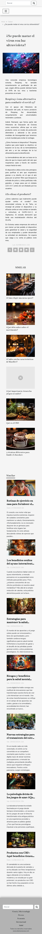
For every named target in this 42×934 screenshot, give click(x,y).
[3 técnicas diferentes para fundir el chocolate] (20, 439)
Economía (21, 919)
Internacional (21, 922)
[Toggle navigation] (6, 11)
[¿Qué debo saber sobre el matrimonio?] (20, 314)
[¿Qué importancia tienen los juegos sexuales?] (20, 378)
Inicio (3, 21)
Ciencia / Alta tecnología (21, 912)
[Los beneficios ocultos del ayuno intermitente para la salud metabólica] (21, 547)
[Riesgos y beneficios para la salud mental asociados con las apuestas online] (21, 663)
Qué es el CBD (12, 423)
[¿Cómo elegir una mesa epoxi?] (20, 284)
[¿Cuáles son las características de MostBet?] (20, 346)
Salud (10, 21)
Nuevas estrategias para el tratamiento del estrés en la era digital (21, 738)
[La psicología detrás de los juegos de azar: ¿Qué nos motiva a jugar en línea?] (21, 781)
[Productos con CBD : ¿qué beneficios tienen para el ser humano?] (21, 840)
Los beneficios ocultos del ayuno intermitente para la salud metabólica (20, 563)
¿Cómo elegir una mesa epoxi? (19, 298)
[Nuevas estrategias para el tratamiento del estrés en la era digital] (21, 721)
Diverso (21, 915)
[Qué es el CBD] (20, 409)
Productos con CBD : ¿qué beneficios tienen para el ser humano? (20, 856)
